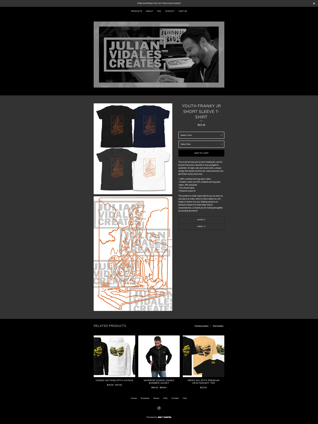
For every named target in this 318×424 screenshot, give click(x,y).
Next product (218, 326)
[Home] (159, 55)
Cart (185, 398)
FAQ (159, 11)
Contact (170, 11)
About (149, 11)
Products (136, 11)
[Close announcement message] (314, 3)
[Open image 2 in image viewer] (133, 253)
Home (134, 398)
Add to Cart (201, 153)
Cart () (183, 11)
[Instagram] (159, 408)
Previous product (201, 326)
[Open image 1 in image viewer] (133, 148)
